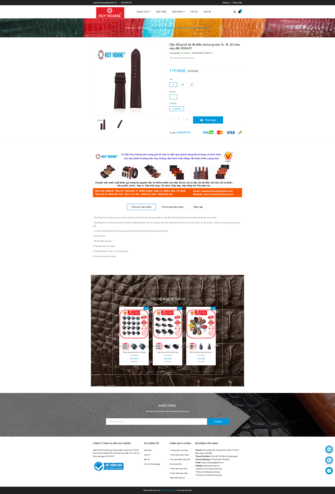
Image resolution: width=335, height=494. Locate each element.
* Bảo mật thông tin (177, 478)
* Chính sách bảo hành (178, 469)
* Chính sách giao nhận (178, 473)
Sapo (190, 490)
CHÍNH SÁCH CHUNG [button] (180, 443)
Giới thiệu (148, 450)
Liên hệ (147, 455)
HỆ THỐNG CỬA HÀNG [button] (206, 443)
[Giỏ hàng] (240, 11)
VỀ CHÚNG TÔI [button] (151, 443)
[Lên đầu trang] (329, 480)
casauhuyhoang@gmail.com (105, 2)
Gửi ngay (218, 421)
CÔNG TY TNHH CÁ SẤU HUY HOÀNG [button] (112, 443)
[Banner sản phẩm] (167, 173)
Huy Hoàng (134, 355)
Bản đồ (146, 459)
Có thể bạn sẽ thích (167, 299)
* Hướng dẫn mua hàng (178, 450)
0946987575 (126, 2)
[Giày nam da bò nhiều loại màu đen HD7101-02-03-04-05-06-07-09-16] (167, 324)
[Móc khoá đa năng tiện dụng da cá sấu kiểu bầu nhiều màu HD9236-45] (201, 324)
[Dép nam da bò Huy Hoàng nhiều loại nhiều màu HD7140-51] (134, 324)
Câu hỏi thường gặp (152, 464)
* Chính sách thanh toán (179, 455)
